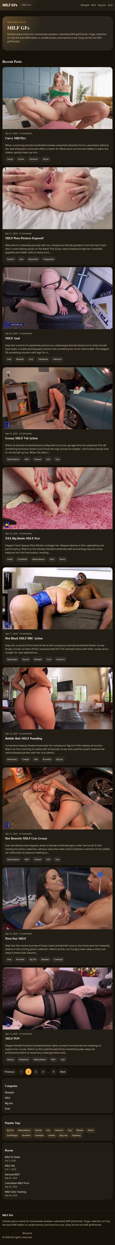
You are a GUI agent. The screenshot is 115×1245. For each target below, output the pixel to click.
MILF (93, 4)
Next (62, 1071)
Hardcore (59, 1130)
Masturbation (24, 1130)
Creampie (39, 1135)
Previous (10, 1071)
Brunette (26, 1135)
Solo (48, 1130)
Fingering (76, 1135)
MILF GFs (9, 5)
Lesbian (51, 1135)
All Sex (90, 1130)
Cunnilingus (12, 1135)
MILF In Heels (12, 1157)
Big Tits (10, 1130)
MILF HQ (10, 1165)
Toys (70, 1130)
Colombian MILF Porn (17, 1183)
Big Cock (63, 1135)
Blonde (80, 1130)
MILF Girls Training (15, 1191)
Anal (110, 4)
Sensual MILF (12, 1174)
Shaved (38, 1130)
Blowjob (85, 4)
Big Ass (102, 4)
